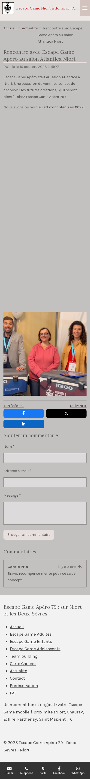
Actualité (30, 28)
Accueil (10, 28)
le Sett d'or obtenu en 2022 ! (61, 107)
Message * (12, 495)
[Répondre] (79, 567)
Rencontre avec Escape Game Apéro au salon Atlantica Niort (60, 35)
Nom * (8, 446)
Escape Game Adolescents (35, 648)
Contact (17, 678)
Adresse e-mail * (17, 471)
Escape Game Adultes (31, 634)
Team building (24, 656)
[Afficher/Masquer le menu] (85, 8)
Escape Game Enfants (31, 641)
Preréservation (24, 685)
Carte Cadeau (23, 663)
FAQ (13, 693)
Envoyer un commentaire (28, 534)
